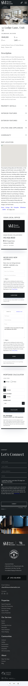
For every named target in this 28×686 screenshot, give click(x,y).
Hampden (16, 207)
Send (14, 356)
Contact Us (5, 245)
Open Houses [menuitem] (4, 610)
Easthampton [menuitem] (4, 646)
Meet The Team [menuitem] (5, 659)
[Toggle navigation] (26, 2)
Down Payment (7, 393)
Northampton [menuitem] (4, 644)
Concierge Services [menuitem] (6, 625)
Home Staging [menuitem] (5, 632)
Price (4, 387)
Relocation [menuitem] (4, 627)
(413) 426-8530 (15, 578)
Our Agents (11, 245)
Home (2, 207)
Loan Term (6, 378)
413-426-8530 (9, 237)
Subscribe (14, 295)
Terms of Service (9, 363)
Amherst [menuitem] (3, 640)
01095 (4, 209)
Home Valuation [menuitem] (5, 629)
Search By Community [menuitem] (7, 606)
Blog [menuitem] (2, 663)
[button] (2, 15)
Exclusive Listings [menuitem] (6, 608)
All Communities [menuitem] (5, 651)
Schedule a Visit (19, 311)
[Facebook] (2, 594)
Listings (7, 207)
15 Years (14, 381)
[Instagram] (7, 594)
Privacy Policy (14, 289)
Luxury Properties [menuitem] (6, 612)
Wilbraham (23, 207)
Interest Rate (7, 400)
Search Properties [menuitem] (6, 604)
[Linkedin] (4, 594)
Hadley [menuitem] (3, 642)
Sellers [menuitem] (3, 623)
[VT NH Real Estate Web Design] (14, 674)
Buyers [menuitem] (3, 621)
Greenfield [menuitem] (4, 648)
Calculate (14, 410)
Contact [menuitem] (3, 661)
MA (12, 207)
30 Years (7, 381)
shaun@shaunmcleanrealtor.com (10, 587)
